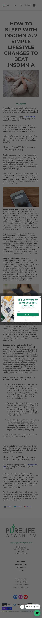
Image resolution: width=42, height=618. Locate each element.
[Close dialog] (40, 297)
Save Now (27, 314)
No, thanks (28, 319)
